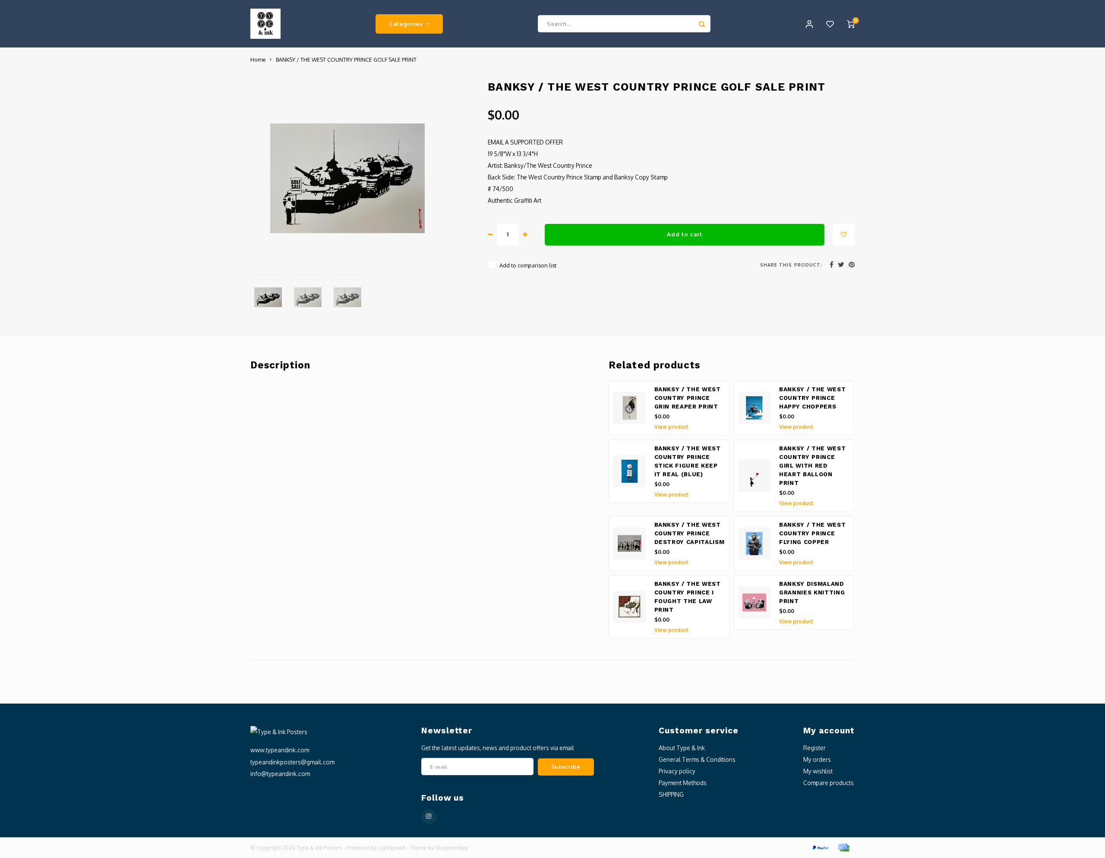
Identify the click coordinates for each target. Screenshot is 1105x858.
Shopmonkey (451, 848)
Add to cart (684, 234)
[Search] (701, 23)
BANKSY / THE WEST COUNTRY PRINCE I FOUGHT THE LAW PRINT (687, 597)
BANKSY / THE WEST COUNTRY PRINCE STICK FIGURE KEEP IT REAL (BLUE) (687, 461)
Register (814, 747)
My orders (817, 759)
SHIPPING (671, 794)
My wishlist (818, 771)
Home (257, 59)
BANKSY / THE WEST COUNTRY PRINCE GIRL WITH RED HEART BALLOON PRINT (812, 465)
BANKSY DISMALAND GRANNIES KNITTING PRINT (812, 592)
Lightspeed (391, 848)
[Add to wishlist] (844, 234)
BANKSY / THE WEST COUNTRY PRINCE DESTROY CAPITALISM (689, 533)
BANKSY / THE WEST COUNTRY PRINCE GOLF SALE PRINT (346, 59)
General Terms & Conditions (697, 759)
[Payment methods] (820, 847)
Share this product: (791, 264)
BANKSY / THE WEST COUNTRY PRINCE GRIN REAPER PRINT (687, 398)
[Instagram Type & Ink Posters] (428, 816)
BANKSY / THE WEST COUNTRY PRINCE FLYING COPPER (812, 533)
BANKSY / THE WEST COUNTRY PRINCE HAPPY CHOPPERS (812, 398)
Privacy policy (677, 771)
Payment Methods (683, 782)
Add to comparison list (527, 265)
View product (671, 427)
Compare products (828, 782)
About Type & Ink (682, 747)
